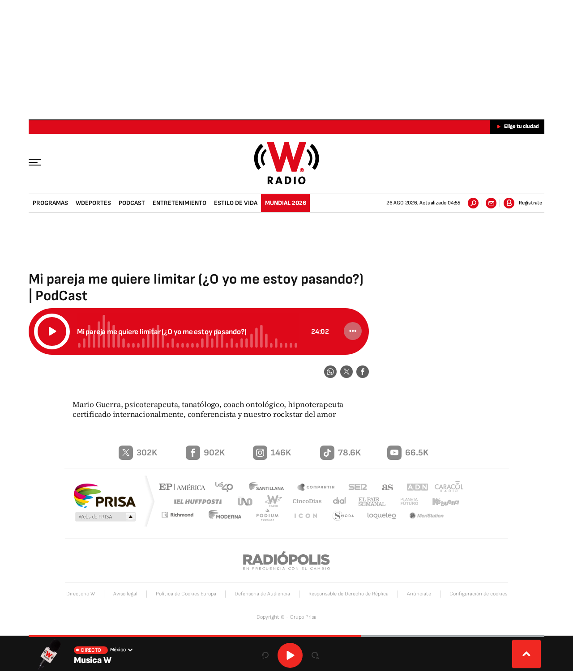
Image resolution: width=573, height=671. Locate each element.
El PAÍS (184, 487)
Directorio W (80, 593)
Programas (50, 203)
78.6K (349, 452)
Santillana (269, 487)
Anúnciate (419, 593)
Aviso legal (125, 593)
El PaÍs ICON (307, 516)
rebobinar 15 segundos (265, 655)
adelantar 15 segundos (315, 655)
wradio (271, 501)
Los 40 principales (227, 487)
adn (413, 487)
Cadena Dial (336, 501)
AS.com (383, 487)
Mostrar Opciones (353, 331)
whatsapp (330, 371)
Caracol (446, 487)
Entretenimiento (179, 203)
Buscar (473, 203)
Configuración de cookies (478, 593)
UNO (245, 501)
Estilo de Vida (235, 203)
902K (214, 452)
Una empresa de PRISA (105, 495)
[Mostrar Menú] (41, 162)
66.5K (416, 452)
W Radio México (287, 163)
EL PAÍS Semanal (368, 502)
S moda (343, 516)
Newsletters (491, 203)
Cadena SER (355, 487)
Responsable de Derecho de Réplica (348, 593)
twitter (346, 371)
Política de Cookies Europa (186, 593)
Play (290, 655)
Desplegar (526, 654)
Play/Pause (52, 331)
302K (147, 452)
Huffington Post (196, 501)
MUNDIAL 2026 (285, 203)
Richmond (183, 516)
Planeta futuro (405, 501)
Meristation (427, 516)
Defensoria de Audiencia (262, 593)
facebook (362, 371)
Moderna (230, 516)
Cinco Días (304, 501)
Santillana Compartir (316, 487)
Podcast (132, 203)
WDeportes (93, 203)
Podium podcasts (271, 516)
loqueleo (382, 516)
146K (281, 452)
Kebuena (441, 501)
